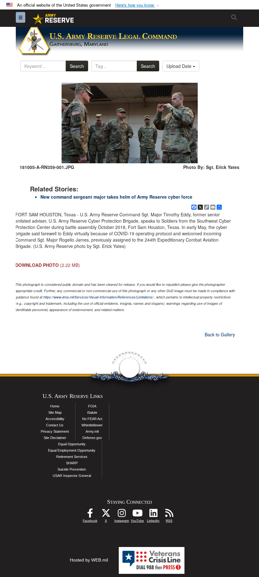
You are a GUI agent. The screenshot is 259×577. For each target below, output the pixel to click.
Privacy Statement (55, 431)
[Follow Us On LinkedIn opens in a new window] (153, 514)
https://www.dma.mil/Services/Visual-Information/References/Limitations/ (98, 297)
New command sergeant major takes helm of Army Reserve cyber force (116, 197)
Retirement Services (71, 457)
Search (77, 66)
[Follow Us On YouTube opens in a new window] (137, 514)
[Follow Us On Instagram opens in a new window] (122, 514)
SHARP (72, 463)
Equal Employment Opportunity (71, 450)
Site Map (55, 412)
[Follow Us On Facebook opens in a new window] (90, 514)
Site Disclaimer (55, 438)
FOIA (92, 406)
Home (54, 406)
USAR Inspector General (72, 476)
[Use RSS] (169, 514)
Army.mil (92, 431)
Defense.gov (92, 438)
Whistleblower (92, 425)
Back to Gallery (220, 334)
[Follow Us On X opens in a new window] (106, 514)
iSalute (92, 412)
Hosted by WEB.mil (89, 559)
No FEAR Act (92, 419)
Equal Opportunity (72, 444)
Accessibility (54, 419)
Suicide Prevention (71, 469)
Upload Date (179, 66)
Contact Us (54, 425)
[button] (138, 5)
